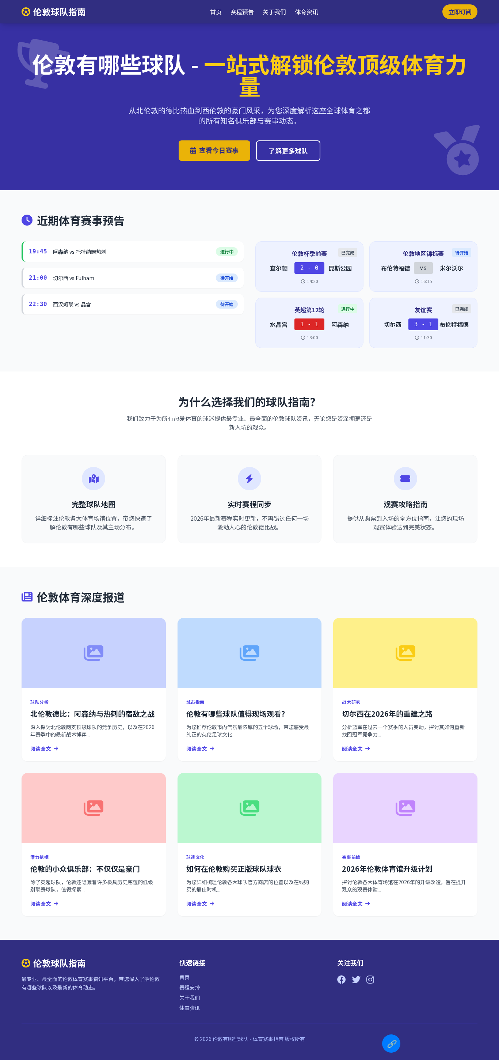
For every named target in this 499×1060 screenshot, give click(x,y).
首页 (216, 11)
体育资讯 (306, 11)
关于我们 (274, 11)
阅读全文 (40, 748)
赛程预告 (242, 11)
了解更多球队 (288, 150)
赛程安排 (189, 987)
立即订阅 (460, 11)
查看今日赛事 (219, 150)
